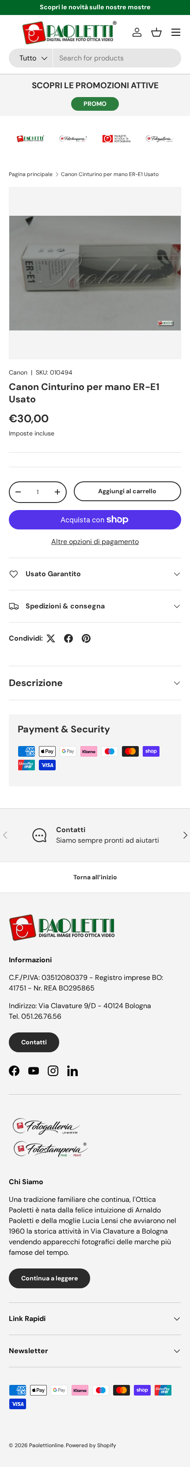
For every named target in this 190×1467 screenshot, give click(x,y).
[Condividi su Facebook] (68, 638)
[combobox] (95, 58)
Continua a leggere (49, 1278)
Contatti (34, 1042)
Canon (18, 372)
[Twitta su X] (51, 638)
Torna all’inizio (95, 877)
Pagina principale (31, 174)
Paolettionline (46, 1445)
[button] (156, 32)
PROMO (95, 104)
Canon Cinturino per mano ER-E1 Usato (110, 174)
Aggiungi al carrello (127, 491)
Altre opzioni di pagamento (95, 541)
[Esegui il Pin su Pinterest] (86, 638)
